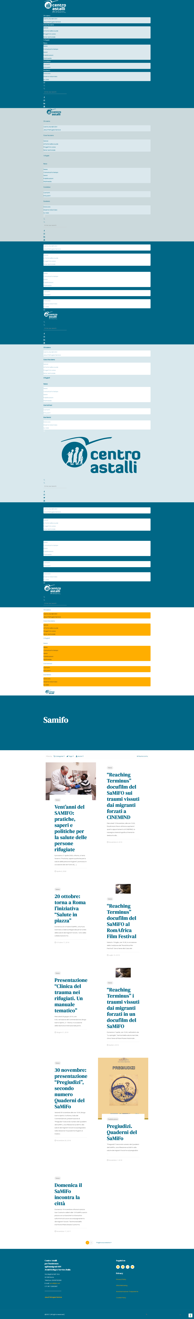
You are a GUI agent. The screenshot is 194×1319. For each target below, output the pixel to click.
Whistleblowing (121, 1285)
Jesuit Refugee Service (53, 1297)
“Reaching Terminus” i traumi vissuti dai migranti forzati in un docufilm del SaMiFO (123, 1008)
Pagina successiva (103, 1242)
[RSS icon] (146, 1314)
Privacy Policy (121, 1279)
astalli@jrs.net (55, 1283)
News (58, 800)
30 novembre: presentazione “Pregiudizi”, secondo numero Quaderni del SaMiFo (71, 1088)
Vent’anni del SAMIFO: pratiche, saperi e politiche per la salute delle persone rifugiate (71, 828)
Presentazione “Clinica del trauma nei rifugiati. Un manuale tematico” (71, 995)
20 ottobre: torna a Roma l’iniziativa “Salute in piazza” (70, 908)
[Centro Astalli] (55, 12)
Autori (80, 756)
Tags (70, 756)
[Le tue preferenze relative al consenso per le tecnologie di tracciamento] (190, 1315)
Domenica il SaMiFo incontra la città (68, 1194)
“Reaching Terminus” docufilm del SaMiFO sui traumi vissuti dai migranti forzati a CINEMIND (123, 796)
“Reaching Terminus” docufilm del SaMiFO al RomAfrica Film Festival (121, 921)
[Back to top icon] (180, 1315)
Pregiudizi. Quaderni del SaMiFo (122, 1132)
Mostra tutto (143, 756)
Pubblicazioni (113, 1119)
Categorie (59, 756)
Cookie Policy (121, 1297)
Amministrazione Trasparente (127, 1291)
